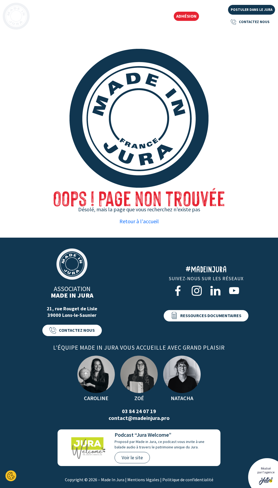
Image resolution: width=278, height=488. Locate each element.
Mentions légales (143, 479)
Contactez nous (254, 22)
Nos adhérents (108, 16)
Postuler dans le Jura (251, 9)
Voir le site (132, 457)
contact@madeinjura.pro (139, 417)
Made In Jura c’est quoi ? (59, 16)
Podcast (159, 16)
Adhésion (186, 16)
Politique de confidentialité (187, 479)
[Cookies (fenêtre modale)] (10, 475)
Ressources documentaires (210, 315)
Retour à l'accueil (139, 221)
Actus (137, 16)
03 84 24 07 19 (139, 411)
